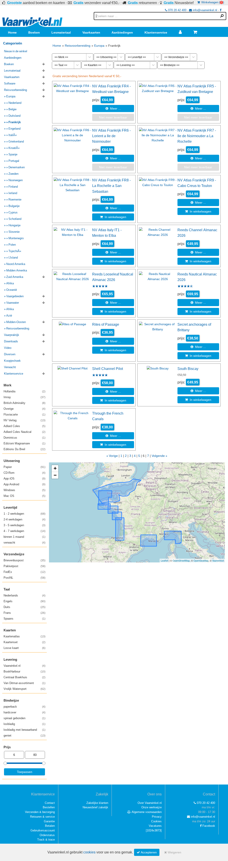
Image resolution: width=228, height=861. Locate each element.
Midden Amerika (16, 270)
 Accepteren (147, 852)
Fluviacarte (24, 414)
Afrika (10, 283)
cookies (89, 852)
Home (12, 32)
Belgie (12, 109)
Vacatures (155, 825)
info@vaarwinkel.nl (204, 10)
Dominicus (24, 437)
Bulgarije (14, 206)
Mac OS (24, 496)
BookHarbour (24, 671)
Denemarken (16, 167)
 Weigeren (172, 852)
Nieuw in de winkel (15, 51)
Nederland (14, 102)
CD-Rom (24, 472)
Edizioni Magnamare (24, 443)
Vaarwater (12, 302)
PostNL (24, 577)
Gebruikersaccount (43, 830)
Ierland (12, 193)
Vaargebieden (15, 296)
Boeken (34, 32)
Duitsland (14, 115)
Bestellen (49, 807)
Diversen (9, 354)
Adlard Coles (24, 426)
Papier (24, 467)
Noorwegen (15, 180)
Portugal (13, 160)
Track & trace (46, 839)
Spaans (24, 618)
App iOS (24, 478)
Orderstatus (47, 835)
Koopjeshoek (12, 360)
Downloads (11, 341)
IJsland (13, 257)
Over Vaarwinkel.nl (150, 803)
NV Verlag (24, 420)
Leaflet (164, 560)
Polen (12, 244)
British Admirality (24, 403)
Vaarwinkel (218, 560)
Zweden (13, 173)
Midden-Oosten (16, 322)
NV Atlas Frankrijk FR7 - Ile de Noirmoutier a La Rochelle (196, 135)
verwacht (24, 542)
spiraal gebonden (24, 718)
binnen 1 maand (24, 536)
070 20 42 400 (176, 10)
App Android (24, 484)
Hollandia (24, 391)
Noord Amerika (15, 264)
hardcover (24, 712)
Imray (24, 397)
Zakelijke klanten (97, 803)
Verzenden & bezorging (40, 812)
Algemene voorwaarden (146, 812)
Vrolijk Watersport (24, 688)
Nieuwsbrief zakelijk (95, 807)
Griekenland (16, 141)
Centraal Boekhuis (24, 677)
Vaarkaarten (91, 32)
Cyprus (13, 212)
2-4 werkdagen (24, 519)
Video (7, 347)
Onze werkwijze (151, 807)
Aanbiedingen (122, 32)
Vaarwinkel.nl (24, 665)
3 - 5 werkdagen (24, 525)
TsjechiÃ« (14, 251)
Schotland (14, 218)
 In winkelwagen (113, 217)
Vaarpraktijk (11, 334)
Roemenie (14, 199)
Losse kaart (24, 648)
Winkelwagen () (212, 2)
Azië (9, 315)
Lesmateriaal (61, 32)
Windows (24, 490)
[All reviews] (100, 286)
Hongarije (14, 225)
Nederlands (24, 595)
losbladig (24, 724)
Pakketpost (24, 566)
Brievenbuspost (24, 560)
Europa (99, 45)
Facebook (208, 825)
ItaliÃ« (12, 135)
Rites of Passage (105, 324)
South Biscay (187, 368)
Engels (24, 601)
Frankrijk (14, 122)
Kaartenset (24, 642)
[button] (55, 468)
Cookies (156, 821)
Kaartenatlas (24, 636)
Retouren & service (42, 816)
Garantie (49, 821)
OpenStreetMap (181, 560)
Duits (24, 607)
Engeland (14, 128)
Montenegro (16, 238)
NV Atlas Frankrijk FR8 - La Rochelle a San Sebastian (111, 185)
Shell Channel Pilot (107, 368)
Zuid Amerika (14, 276)
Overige (24, 408)
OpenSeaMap (200, 560)
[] (154, 830)
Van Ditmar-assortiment (24, 683)
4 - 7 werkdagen (24, 531)
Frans (24, 612)
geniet (24, 735)
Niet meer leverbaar (113, 117)
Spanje (12, 154)
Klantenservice (156, 32)
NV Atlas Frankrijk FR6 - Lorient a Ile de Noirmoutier (111, 135)
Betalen (50, 825)
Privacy (157, 816)
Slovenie (14, 231)
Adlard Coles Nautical (24, 432)
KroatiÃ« (14, 148)
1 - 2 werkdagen (24, 513)
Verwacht (10, 367)
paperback (24, 706)
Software (9, 83)
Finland (13, 186)
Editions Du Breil (24, 449)
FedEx (24, 572)
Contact (50, 803)
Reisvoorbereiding (77, 45)
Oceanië (11, 289)
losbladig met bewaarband (24, 729)
